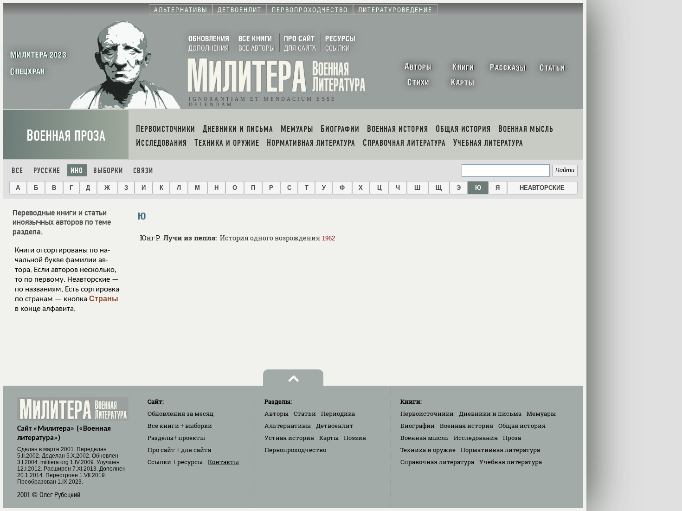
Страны (103, 299)
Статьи (305, 413)
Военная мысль (424, 437)
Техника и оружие (428, 450)
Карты (329, 437)
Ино (77, 170)
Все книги (180, 425)
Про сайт (179, 450)
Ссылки (175, 462)
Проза (512, 437)
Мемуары (541, 413)
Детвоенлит (335, 425)
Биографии (417, 425)
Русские (46, 170)
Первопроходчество (295, 450)
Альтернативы (287, 425)
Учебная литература (510, 462)
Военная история (466, 425)
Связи (143, 170)
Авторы (276, 413)
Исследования (476, 437)
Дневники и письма (490, 413)
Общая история (522, 425)
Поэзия (355, 437)
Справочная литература (437, 462)
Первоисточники (427, 413)
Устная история (289, 437)
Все (17, 170)
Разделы (176, 437)
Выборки (108, 170)
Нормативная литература (500, 450)
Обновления (181, 413)
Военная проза (65, 135)
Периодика (338, 413)
